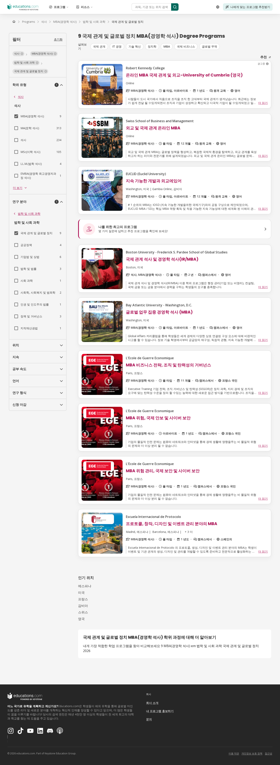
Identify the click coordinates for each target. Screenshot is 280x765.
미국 (81, 592)
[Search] (175, 7)
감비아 (83, 605)
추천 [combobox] (263, 57)
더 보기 (17, 188)
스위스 (83, 612)
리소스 (85, 7)
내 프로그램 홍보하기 (160, 711)
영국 (81, 619)
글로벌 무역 (209, 46)
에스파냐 (84, 586)
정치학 (152, 46)
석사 (21, 97)
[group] (180, 46)
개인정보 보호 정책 (251, 753)
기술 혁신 (135, 46)
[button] (18, 53)
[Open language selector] (217, 7)
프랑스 (83, 599)
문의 (149, 719)
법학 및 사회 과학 (29, 213)
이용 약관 (234, 753)
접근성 (268, 753)
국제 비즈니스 (186, 46)
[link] (127, 22)
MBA (166, 46)
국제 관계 (99, 46)
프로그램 (59, 7)
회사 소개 (152, 703)
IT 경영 (117, 46)
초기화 (58, 39)
